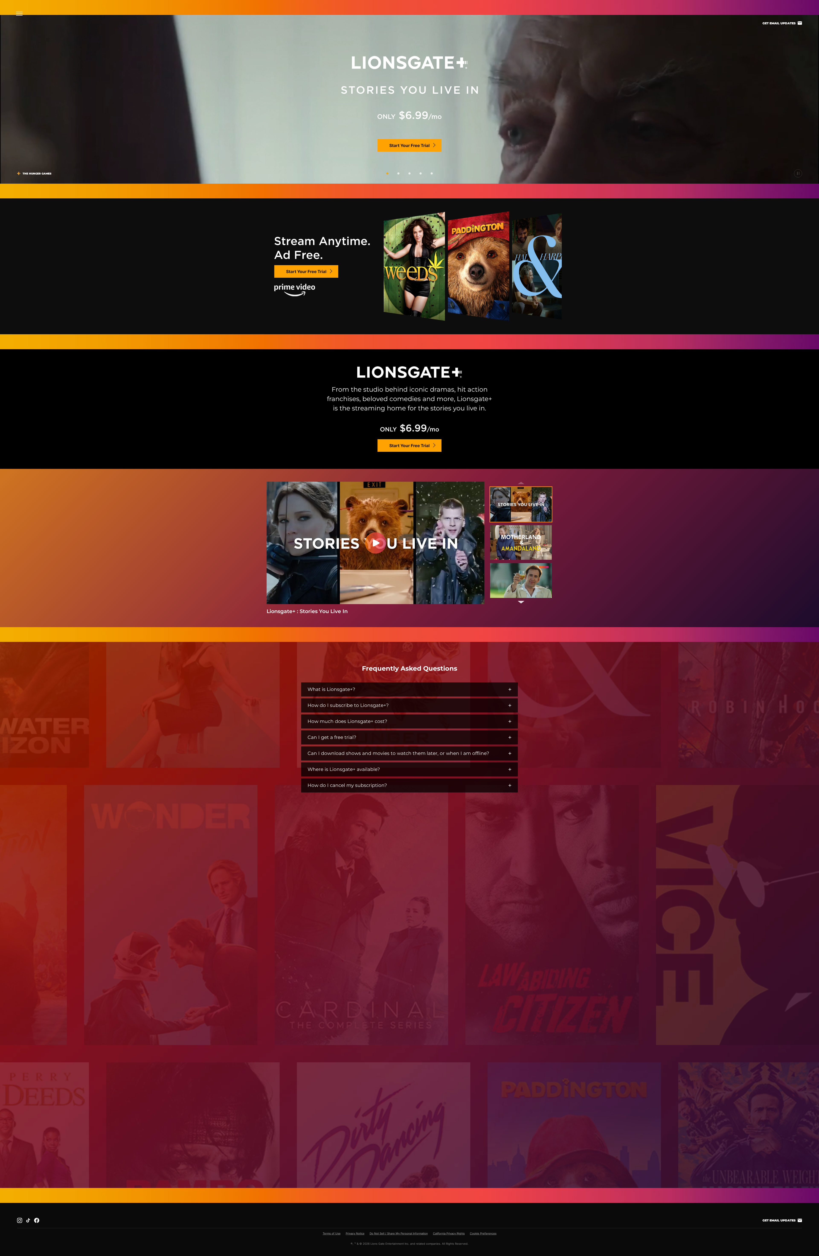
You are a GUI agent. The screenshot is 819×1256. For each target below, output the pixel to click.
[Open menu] (20, 13)
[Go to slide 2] (398, 173)
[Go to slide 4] (421, 173)
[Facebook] (36, 1220)
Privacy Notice (355, 1233)
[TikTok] (28, 1220)
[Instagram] (19, 1220)
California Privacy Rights (449, 1233)
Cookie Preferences (483, 1233)
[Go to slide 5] (432, 173)
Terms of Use (332, 1233)
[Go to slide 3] (409, 173)
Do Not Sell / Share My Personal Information (399, 1233)
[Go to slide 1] (387, 173)
